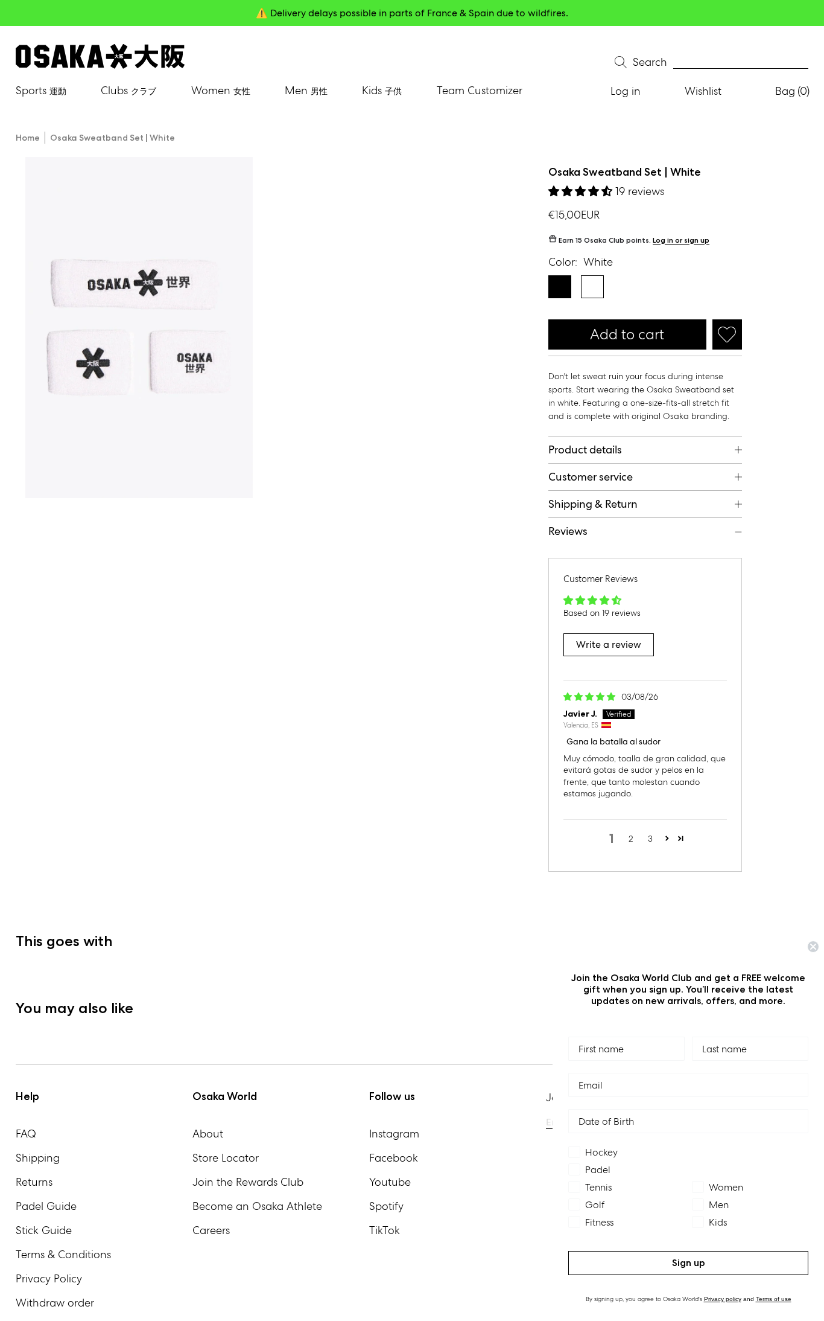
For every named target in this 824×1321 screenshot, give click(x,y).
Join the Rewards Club (247, 1182)
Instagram (394, 1133)
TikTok (384, 1230)
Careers (211, 1230)
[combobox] (740, 62)
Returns (34, 1182)
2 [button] (631, 838)
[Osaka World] (100, 56)
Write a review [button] (608, 644)
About (207, 1133)
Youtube (390, 1182)
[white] (592, 286)
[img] (590, 696)
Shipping (38, 1158)
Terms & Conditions (63, 1254)
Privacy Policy (49, 1278)
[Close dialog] (813, 947)
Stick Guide (44, 1230)
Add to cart (627, 334)
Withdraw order (55, 1303)
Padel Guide (46, 1206)
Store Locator (225, 1158)
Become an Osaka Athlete (257, 1206)
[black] (559, 286)
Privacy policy (722, 1299)
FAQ (26, 1133)
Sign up (688, 1262)
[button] (581, 191)
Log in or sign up (681, 240)
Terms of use (773, 1299)
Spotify (386, 1206)
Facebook (393, 1158)
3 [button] (650, 838)
